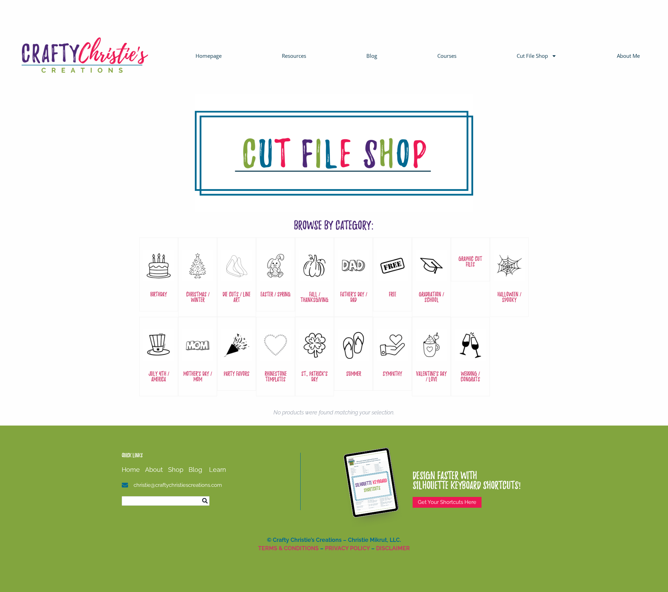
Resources (294, 55)
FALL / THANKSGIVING (314, 296)
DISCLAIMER (393, 548)
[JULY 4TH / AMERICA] (158, 357)
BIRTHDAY (158, 294)
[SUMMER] (353, 357)
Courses (446, 55)
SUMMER (353, 373)
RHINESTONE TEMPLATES (276, 376)
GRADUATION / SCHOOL (431, 296)
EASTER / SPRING (276, 294)
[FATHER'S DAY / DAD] (353, 278)
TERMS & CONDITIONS (288, 548)
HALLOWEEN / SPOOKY (509, 296)
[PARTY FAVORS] (236, 357)
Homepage (209, 55)
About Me (628, 55)
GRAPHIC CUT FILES (470, 261)
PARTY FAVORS (236, 373)
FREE (392, 294)
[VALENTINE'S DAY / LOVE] (431, 357)
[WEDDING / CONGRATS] (470, 357)
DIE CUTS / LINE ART (236, 296)
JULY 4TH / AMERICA (159, 376)
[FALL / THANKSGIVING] (314, 278)
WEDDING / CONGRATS (470, 376)
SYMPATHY (392, 373)
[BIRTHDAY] (158, 278)
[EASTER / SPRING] (275, 278)
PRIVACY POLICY (347, 548)
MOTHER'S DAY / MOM (197, 376)
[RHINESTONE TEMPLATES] (275, 357)
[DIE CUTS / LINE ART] (236, 278)
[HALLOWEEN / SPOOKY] (509, 278)
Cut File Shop (532, 55)
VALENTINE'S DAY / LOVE (431, 376)
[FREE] (392, 278)
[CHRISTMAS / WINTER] (197, 278)
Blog (371, 55)
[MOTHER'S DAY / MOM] (197, 357)
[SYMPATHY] (392, 357)
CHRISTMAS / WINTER (197, 296)
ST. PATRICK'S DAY (314, 376)
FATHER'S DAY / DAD (353, 296)
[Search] (204, 501)
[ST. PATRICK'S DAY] (314, 357)
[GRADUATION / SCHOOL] (431, 278)
